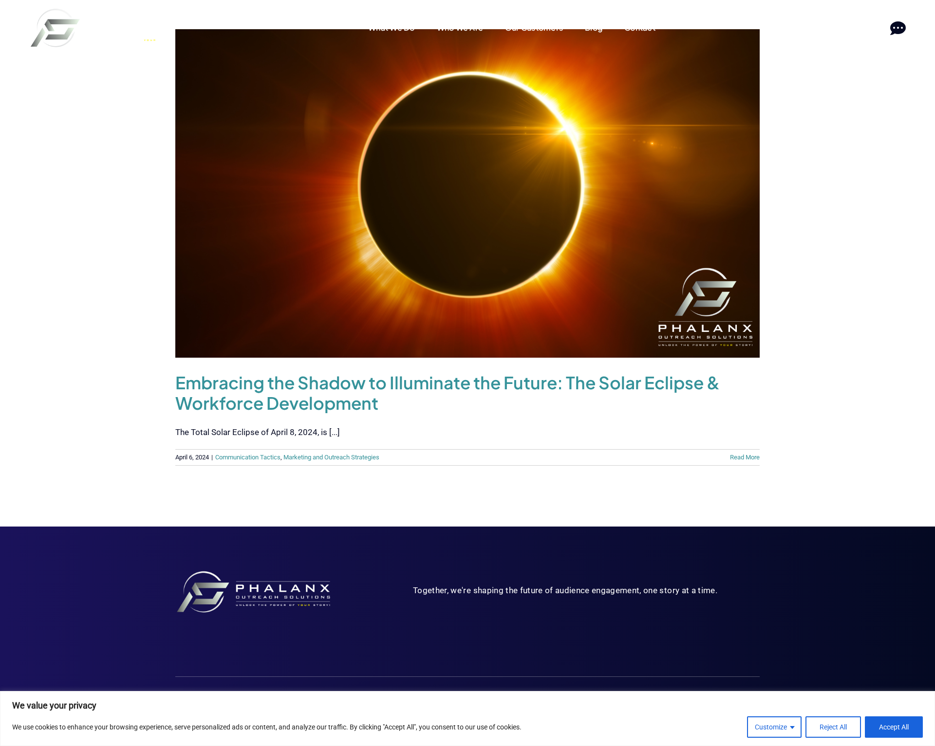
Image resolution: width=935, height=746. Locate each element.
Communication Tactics (247, 457)
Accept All (894, 727)
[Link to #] (898, 28)
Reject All (833, 727)
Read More (745, 457)
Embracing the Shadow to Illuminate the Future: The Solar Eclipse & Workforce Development (447, 393)
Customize (771, 727)
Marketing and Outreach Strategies (331, 457)
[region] (467, 718)
